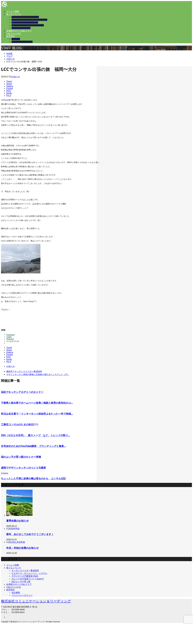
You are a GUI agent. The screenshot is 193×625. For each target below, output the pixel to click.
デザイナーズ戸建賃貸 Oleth (25, 22)
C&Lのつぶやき (13, 33)
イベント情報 (12, 11)
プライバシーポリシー (22, 42)
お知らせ (16, 77)
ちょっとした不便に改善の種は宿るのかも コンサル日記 (33, 478)
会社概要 (16, 39)
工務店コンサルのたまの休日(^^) (19, 424)
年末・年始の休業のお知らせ (22, 547)
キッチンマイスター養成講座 (25, 17)
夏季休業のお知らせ (17, 520)
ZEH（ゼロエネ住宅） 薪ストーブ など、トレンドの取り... (35, 435)
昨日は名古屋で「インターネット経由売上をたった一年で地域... (37, 413)
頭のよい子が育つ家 (21, 28)
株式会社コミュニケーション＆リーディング (36, 601)
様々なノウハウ (13, 14)
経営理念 (10, 36)
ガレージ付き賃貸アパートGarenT (28, 25)
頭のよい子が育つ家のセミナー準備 (21, 456)
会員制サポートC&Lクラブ (19, 31)
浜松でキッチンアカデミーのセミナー (22, 392)
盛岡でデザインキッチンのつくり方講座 (23, 467)
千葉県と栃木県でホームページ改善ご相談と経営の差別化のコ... (37, 402)
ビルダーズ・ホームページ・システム (29, 20)
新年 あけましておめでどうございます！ (30, 534)
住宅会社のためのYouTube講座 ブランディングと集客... (33, 446)
